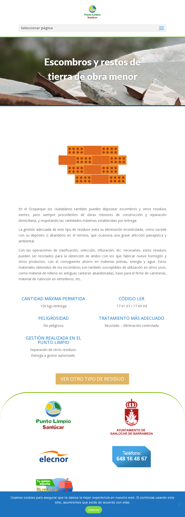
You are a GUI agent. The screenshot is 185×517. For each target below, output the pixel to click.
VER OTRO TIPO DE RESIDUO (92, 379)
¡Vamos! (94, 510)
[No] (179, 504)
